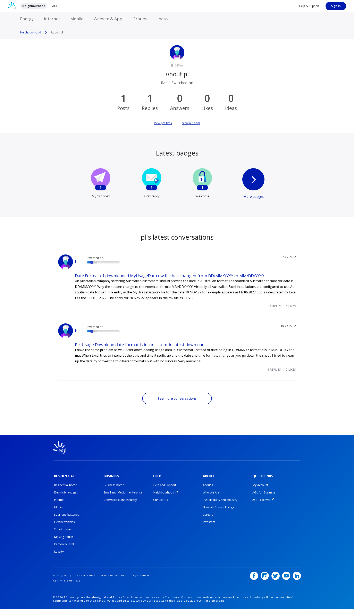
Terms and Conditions (113, 575)
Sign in (336, 6)
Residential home (65, 485)
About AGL (210, 485)
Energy (27, 19)
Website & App (108, 19)
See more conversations (177, 398)
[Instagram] (265, 575)
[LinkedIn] (297, 575)
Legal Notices (141, 575)
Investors (209, 522)
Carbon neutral (64, 544)
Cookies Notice (85, 575)
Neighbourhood (33, 6)
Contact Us (160, 500)
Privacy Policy (62, 575)
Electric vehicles (64, 522)
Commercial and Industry (120, 500)
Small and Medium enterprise (123, 492)
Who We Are (211, 492)
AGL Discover (261, 500)
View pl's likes (163, 123)
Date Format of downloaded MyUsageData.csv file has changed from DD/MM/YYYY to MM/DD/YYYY (169, 275)
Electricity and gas (66, 492)
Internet (52, 19)
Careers (208, 514)
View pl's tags (191, 123)
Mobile (76, 19)
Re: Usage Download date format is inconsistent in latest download (139, 344)
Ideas (163, 19)
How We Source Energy (218, 507)
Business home (114, 485)
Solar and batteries (66, 514)
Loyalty (59, 551)
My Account (260, 485)
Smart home (62, 529)
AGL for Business (263, 492)
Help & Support (309, 6)
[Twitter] (275, 575)
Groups (140, 19)
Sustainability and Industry (220, 500)
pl (76, 260)
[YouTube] (286, 575)
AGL (55, 6)
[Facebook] (254, 575)
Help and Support (164, 485)
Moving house (63, 537)
